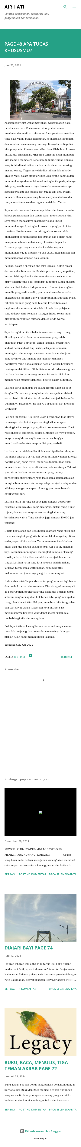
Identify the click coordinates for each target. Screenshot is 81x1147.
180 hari (19, 657)
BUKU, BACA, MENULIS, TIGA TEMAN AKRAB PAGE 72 (36, 1065)
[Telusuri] (65, 7)
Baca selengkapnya (62, 874)
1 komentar (27, 989)
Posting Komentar (32, 874)
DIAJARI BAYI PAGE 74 (29, 948)
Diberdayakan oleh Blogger (42, 1131)
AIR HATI (14, 7)
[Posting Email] (30, 657)
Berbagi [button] (66, 657)
